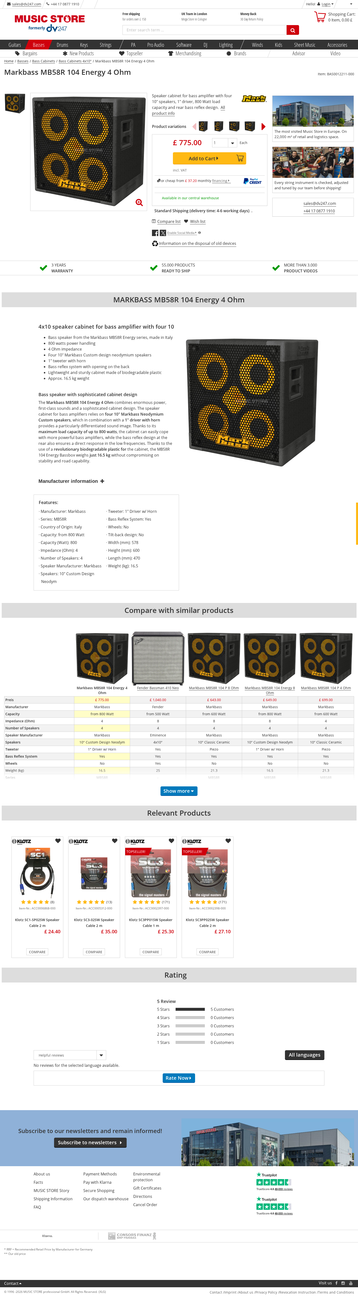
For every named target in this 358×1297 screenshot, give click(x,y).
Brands (240, 53)
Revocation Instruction (297, 1292)
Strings (106, 44)
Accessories (337, 44)
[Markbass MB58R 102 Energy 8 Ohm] (203, 126)
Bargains (30, 53)
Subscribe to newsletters (87, 1142)
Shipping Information (53, 1199)
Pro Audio (155, 44)
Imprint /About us (238, 1292)
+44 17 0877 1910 (319, 211)
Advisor (298, 53)
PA (133, 44)
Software (183, 44)
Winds (257, 44)
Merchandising (188, 53)
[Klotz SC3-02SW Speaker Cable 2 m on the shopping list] (114, 841)
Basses (39, 44)
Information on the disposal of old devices (197, 243)
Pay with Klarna (97, 1182)
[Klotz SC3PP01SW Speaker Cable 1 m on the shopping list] (171, 841)
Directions (142, 1196)
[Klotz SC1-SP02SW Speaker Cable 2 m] (37, 873)
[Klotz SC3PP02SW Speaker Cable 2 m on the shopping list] (228, 841)
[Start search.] (293, 30)
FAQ (37, 1207)
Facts (38, 1182)
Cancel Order (145, 1204)
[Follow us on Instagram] (343, 1283)
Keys (84, 44)
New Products (82, 53)
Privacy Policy (266, 1292)
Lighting (226, 44)
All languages (304, 1054)
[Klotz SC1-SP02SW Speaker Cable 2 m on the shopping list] (58, 841)
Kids (278, 44)
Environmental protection (146, 1177)
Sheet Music (304, 44)
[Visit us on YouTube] (351, 1283)
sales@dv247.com (26, 4)
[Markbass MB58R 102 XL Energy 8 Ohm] (234, 126)
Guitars (15, 44)
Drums (62, 44)
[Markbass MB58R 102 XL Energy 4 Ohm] (250, 126)
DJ (205, 44)
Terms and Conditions (336, 1292)
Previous (194, 126)
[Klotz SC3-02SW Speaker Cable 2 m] (94, 873)
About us (42, 1174)
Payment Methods (100, 1174)
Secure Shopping (98, 1190)
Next (263, 126)
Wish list (198, 221)
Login (326, 4)
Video (335, 53)
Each (243, 142)
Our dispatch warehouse (106, 1199)
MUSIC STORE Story (51, 1190)
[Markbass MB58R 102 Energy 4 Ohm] (218, 126)
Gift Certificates (147, 1188)
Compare (37, 952)
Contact (11, 1283)
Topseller (135, 53)
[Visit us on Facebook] (336, 1283)
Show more (176, 791)
